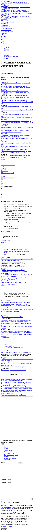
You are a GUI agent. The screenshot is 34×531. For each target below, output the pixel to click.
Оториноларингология (7, 22)
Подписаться (4, 36)
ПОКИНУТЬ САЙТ (7, 526)
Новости (3, 242)
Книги (3, 240)
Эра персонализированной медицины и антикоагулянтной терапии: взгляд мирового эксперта (16, 3)
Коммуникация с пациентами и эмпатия (18, 221)
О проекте (7, 47)
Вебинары (4, 33)
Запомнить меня (8, 167)
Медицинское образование (14, 215)
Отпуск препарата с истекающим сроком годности (16, 352)
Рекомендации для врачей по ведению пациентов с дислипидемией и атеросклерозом (16, 135)
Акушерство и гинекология (15, 384)
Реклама (6, 49)
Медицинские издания (7, 28)
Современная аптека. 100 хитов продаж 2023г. (14, 149)
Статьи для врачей (10, 382)
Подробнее (4, 268)
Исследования (10, 379)
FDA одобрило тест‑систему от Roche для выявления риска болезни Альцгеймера (16, 10)
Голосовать (4, 231)
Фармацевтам (5, 25)
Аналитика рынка (6, 30)
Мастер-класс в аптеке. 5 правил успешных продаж (16, 121)
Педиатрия (4, 384)
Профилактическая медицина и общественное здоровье (14, 218)
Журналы (8, 240)
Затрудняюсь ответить (12, 228)
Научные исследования (13, 208)
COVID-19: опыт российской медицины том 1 (14, 100)
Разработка (24, 379)
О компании (8, 46)
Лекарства (18, 379)
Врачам (3, 285)
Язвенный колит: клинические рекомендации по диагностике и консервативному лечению (15, 156)
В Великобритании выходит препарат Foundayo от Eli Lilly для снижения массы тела (17, 14)
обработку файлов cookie (8, 507)
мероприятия (4, 176)
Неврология (4, 20)
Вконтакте (4, 38)
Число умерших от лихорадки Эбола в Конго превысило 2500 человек (16, 7)
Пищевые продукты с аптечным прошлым (13, 370)
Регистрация (4, 171)
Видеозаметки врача (7, 31)
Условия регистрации (26, 388)
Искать (3, 462)
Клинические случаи (18, 385)
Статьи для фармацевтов (23, 382)
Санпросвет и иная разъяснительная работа (19, 223)
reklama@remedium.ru (22, 411)
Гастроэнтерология (6, 385)
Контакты (7, 50)
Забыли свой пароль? (7, 173)
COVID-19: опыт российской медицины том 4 (14, 86)
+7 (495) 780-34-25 (25, 409)
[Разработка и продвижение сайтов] (1, 444)
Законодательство (6, 26)
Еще (2, 34)
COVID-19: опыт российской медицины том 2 (14, 95)
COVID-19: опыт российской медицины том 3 (14, 91)
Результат (10, 231)
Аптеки (30, 379)
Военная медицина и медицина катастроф (18, 213)
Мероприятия (5, 23)
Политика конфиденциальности (10, 388)
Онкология (4, 380)
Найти (20, 462)
